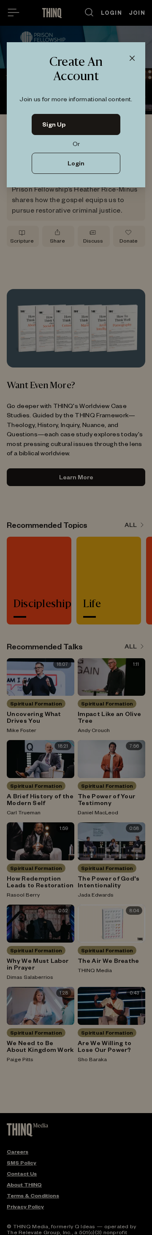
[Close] (132, 58)
